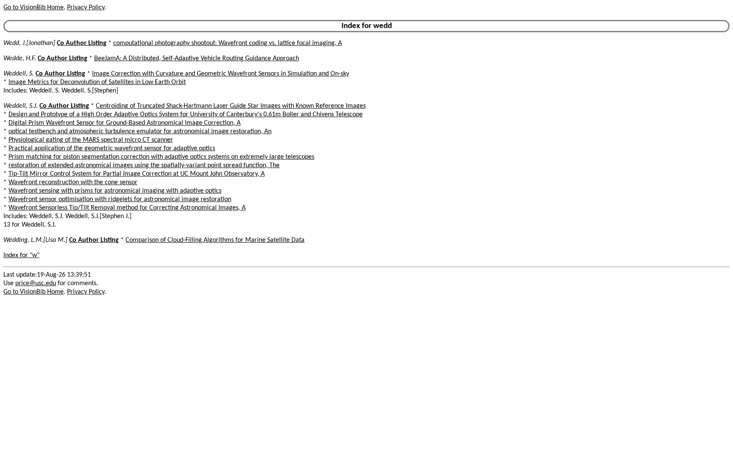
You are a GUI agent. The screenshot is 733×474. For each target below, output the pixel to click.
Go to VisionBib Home (33, 7)
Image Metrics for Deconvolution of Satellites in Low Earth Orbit (97, 82)
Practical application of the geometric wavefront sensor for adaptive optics (111, 148)
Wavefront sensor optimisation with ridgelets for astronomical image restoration (119, 199)
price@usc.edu (35, 283)
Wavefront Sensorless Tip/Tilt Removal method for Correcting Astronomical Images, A (127, 208)
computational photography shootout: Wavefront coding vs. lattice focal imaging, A (227, 43)
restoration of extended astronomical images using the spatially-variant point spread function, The (144, 165)
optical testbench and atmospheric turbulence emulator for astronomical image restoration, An (139, 131)
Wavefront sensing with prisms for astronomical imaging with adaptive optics (114, 191)
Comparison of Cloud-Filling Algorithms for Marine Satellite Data (215, 240)
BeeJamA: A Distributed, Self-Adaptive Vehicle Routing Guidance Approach (196, 58)
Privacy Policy (85, 7)
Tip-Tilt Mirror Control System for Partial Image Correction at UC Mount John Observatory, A (136, 174)
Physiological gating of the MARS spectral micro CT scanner (90, 140)
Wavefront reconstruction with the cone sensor (72, 182)
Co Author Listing (81, 43)
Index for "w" (21, 255)
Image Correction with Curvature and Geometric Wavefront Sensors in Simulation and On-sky (220, 73)
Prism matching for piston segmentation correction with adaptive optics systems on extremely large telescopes (161, 157)
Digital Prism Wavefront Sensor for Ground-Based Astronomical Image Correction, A (124, 123)
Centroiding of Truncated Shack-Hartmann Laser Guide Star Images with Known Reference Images (231, 106)
